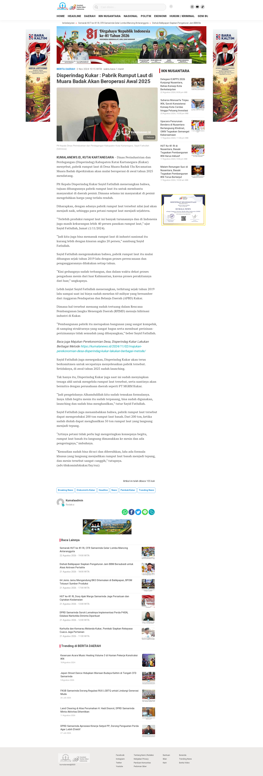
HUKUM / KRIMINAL (182, 16)
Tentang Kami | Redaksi (144, 755)
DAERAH (89, 16)
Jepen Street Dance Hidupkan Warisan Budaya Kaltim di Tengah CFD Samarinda (98, 674)
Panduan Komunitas (142, 762)
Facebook (120, 755)
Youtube (119, 766)
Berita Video (184, 762)
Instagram (120, 759)
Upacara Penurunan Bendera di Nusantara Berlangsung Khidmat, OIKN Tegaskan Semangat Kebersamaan (174, 128)
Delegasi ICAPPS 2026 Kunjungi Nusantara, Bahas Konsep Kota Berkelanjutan (172, 84)
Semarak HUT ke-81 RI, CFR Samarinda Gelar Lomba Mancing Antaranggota (95, 23)
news (114, 490)
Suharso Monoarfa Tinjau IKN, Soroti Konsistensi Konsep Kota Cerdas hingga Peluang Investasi (174, 105)
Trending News (185, 759)
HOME (61, 16)
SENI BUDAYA (206, 16)
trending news (146, 490)
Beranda (182, 755)
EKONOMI (160, 16)
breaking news (65, 490)
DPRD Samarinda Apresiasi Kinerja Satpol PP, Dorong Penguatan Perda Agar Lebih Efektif (99, 727)
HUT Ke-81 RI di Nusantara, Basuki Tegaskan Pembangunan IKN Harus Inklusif (174, 151)
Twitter (119, 762)
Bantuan (166, 755)
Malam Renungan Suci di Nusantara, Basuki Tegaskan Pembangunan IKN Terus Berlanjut (174, 172)
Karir (165, 762)
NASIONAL (131, 16)
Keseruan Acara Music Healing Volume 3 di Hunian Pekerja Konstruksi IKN (99, 657)
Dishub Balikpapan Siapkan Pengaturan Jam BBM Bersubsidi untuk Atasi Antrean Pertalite (176, 23)
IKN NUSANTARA (109, 16)
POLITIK (146, 16)
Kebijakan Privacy (141, 759)
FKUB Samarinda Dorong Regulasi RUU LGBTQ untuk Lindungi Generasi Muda (99, 692)
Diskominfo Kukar (86, 490)
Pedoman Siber (140, 766)
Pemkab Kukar (128, 490)
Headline (103, 490)
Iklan (165, 759)
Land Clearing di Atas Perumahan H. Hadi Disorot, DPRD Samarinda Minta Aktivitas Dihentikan (97, 710)
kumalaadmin (74, 500)
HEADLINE (74, 16)
